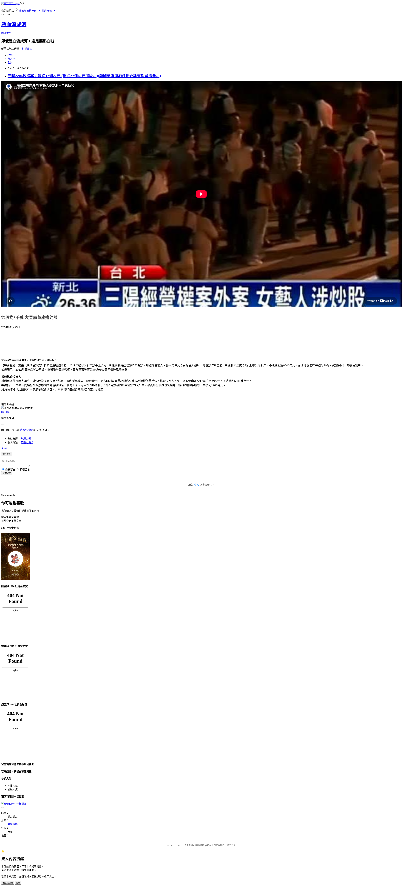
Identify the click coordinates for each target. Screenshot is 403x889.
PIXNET (178, 845)
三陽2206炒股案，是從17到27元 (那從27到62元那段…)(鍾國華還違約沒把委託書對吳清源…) (84, 76)
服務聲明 (231, 845)
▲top (4, 448)
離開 (18, 883)
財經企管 (26, 438)
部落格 (11, 58)
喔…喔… (6, 412)
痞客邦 (24, 430)
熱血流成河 (13, 24)
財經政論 (27, 48)
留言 (30, 430)
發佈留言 (7, 473)
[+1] (43, 328)
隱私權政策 (219, 845)
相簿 (10, 55)
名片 (10, 62)
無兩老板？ (27, 442)
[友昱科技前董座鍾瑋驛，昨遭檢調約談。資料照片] (13, 344)
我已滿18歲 (8, 883)
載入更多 (7, 454)
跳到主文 (6, 33)
